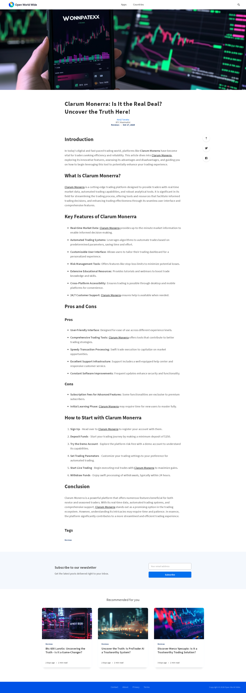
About (125, 687)
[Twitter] (206, 148)
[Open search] (238, 4)
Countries (138, 4)
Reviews (115, 125)
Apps (124, 4)
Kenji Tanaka (123, 119)
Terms (147, 687)
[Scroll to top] (206, 138)
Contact (114, 687)
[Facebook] (206, 158)
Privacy (136, 687)
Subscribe (170, 574)
